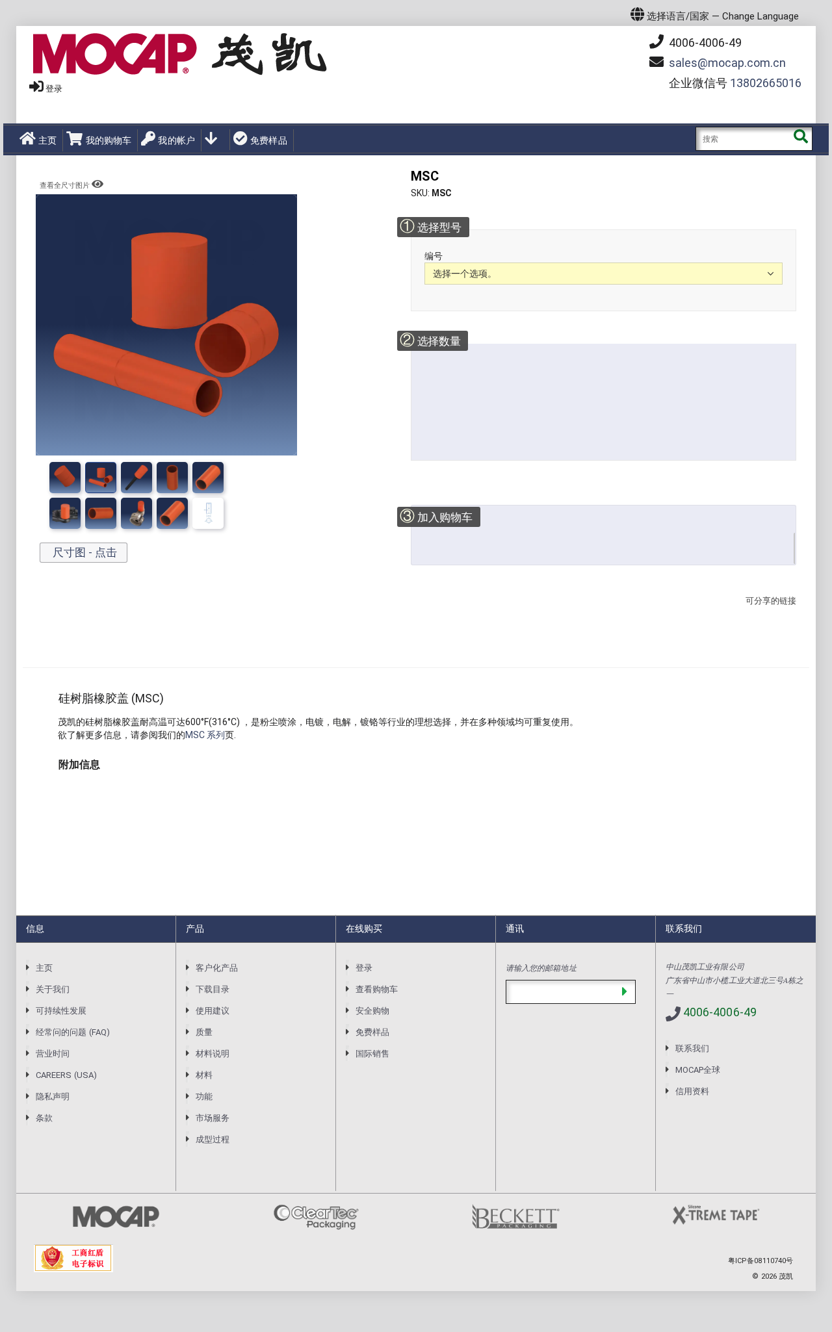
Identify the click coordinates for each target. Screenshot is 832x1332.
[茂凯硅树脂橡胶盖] (100, 477)
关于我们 (53, 989)
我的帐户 (176, 140)
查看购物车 (377, 989)
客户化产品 (217, 968)
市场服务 (212, 1118)
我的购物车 (108, 140)
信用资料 (692, 1091)
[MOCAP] (180, 54)
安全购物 (372, 1011)
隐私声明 (53, 1096)
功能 (204, 1096)
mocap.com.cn (727, 63)
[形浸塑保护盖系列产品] (208, 477)
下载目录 (212, 989)
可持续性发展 (61, 1011)
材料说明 (212, 1053)
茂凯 (786, 1276)
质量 (204, 1032)
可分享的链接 (766, 614)
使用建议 (212, 1011)
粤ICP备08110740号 (760, 1261)
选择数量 (430, 340)
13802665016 (765, 83)
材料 (204, 1075)
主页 (47, 140)
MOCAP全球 (697, 1070)
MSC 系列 (205, 735)
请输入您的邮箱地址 (541, 967)
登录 (54, 89)
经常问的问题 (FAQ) (73, 1032)
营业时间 (53, 1053)
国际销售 (372, 1053)
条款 (44, 1118)
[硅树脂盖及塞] (136, 477)
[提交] (624, 991)
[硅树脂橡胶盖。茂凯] (172, 477)
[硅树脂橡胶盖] (65, 477)
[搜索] (800, 138)
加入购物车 (436, 516)
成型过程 (212, 1139)
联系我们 (692, 1048)
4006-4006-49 (704, 42)
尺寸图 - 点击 (83, 552)
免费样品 (268, 140)
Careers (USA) (66, 1075)
